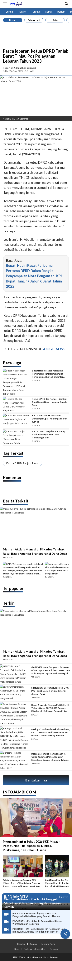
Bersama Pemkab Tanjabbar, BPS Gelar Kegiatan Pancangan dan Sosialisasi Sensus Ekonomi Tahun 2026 (49, 757)
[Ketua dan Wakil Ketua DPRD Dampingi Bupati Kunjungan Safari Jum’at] (16, 421)
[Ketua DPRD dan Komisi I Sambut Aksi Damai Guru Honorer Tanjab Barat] (16, 404)
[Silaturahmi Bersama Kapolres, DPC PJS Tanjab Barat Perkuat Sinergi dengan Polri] (14, 693)
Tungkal (36, 11)
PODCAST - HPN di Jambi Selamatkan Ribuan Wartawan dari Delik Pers (37, 922)
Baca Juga (12, 362)
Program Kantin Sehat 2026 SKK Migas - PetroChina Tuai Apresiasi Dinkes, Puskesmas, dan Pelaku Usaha (31, 845)
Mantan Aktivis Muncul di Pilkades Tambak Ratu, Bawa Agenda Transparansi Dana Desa (35, 551)
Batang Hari (34, 20)
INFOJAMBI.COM (19, 791)
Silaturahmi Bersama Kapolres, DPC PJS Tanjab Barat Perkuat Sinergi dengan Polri (50, 690)
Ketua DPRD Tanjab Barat (22, 463)
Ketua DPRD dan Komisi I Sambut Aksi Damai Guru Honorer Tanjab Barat (49, 401)
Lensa (9, 11)
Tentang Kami (48, 943)
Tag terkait (13, 453)
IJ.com (12, 20)
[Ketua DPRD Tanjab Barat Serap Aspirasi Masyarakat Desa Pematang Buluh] (16, 437)
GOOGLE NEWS (53, 349)
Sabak (48, 11)
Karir (17, 948)
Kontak (33, 943)
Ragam (61, 11)
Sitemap (54, 948)
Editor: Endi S (29, 67)
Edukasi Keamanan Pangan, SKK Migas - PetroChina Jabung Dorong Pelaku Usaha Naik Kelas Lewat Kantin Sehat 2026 (22, 883)
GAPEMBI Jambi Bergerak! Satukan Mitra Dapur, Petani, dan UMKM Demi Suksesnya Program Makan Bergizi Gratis (22, 570)
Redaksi (21, 943)
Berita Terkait (15, 500)
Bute (55, 20)
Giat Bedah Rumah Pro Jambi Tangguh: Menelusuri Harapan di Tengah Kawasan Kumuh (32, 903)
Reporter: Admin (12, 67)
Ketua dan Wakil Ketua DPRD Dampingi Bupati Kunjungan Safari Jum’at (49, 418)
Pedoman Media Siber (35, 948)
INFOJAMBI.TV (16, 897)
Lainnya (63, 897)
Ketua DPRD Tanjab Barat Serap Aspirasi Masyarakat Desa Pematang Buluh (48, 434)
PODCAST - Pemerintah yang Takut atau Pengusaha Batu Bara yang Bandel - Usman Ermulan (36, 916)
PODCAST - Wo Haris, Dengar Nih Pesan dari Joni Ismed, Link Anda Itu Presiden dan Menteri (38, 930)
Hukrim (22, 11)
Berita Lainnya (36, 780)
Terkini (9, 603)
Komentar (12, 477)
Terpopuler (13, 588)
